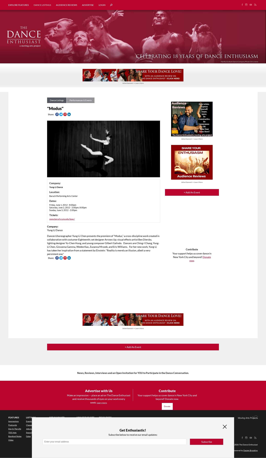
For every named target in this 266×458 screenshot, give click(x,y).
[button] (110, 5)
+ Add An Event (192, 192)
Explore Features (18, 5)
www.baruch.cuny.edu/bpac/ (62, 219)
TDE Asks (12, 432)
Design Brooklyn (250, 450)
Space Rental (31, 432)
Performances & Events (81, 100)
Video (10, 440)
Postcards (12, 425)
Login (102, 5)
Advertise (88, 5)
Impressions (13, 421)
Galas (28, 436)
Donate (167, 406)
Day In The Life (14, 429)
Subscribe (206, 441)
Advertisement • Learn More (133, 83)
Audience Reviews (66, 5)
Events (29, 421)
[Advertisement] (192, 224)
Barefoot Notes (14, 436)
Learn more (102, 403)
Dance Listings (42, 5)
